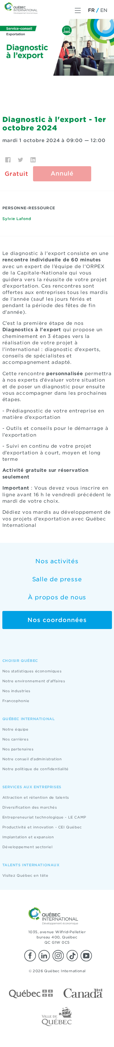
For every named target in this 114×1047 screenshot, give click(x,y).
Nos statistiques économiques (32, 671)
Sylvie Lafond (16, 219)
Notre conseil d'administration (32, 759)
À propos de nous (57, 597)
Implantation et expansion (28, 837)
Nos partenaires (18, 749)
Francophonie (16, 701)
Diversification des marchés (29, 807)
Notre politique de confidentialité (35, 769)
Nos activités (56, 561)
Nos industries (16, 691)
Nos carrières (15, 739)
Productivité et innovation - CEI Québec (42, 827)
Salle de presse (57, 579)
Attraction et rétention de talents (35, 797)
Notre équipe (15, 729)
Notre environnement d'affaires (33, 681)
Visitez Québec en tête (25, 875)
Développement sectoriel (27, 847)
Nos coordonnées (57, 619)
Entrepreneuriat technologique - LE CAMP (44, 817)
